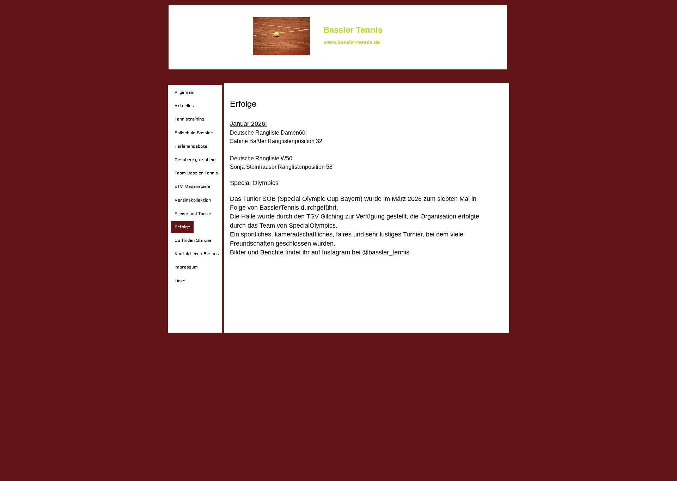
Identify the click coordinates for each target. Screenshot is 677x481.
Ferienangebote (191, 146)
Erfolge (182, 227)
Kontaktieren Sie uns (197, 254)
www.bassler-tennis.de (352, 42)
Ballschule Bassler (194, 133)
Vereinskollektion (193, 200)
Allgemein (184, 92)
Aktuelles (184, 106)
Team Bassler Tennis (196, 173)
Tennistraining (189, 119)
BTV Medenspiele (192, 186)
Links (180, 281)
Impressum (186, 267)
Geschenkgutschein (195, 159)
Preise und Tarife (193, 213)
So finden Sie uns (193, 240)
